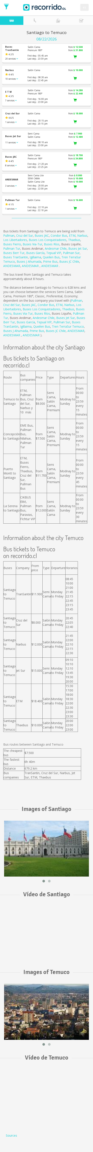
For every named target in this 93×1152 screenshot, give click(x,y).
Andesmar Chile (56, 248)
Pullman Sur (71, 253)
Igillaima (35, 257)
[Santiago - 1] (46, 849)
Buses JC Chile (69, 261)
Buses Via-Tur (32, 244)
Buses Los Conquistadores (47, 240)
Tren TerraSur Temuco (68, 326)
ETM (72, 235)
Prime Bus (50, 261)
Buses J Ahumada (29, 261)
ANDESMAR (11, 266)
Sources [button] (11, 1135)
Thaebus (74, 240)
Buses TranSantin (15, 257)
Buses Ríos (51, 244)
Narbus (82, 235)
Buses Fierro (12, 244)
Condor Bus (59, 235)
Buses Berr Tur (13, 253)
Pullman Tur (11, 248)
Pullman (8, 235)
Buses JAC (42, 235)
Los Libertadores (15, 240)
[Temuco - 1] (46, 1012)
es (84, 7)
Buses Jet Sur (77, 248)
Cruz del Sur (24, 235)
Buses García (35, 253)
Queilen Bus (51, 257)
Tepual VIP (53, 253)
